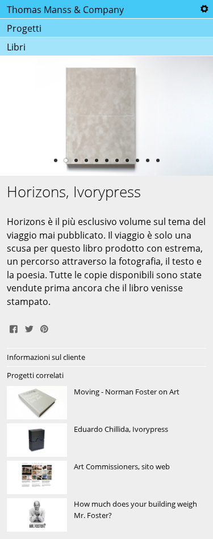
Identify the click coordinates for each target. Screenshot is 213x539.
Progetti (24, 28)
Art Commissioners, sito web (106, 477)
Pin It (44, 327)
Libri (16, 47)
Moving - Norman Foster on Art (106, 403)
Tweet (29, 327)
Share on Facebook (13, 327)
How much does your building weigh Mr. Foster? (106, 515)
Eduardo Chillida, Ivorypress (106, 440)
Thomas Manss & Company (65, 9)
